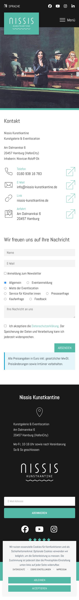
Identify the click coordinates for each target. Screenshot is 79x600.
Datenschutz (19, 569)
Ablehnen (39, 580)
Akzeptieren (39, 588)
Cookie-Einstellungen (40, 569)
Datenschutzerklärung (45, 326)
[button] (67, 20)
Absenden (64, 348)
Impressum (61, 569)
